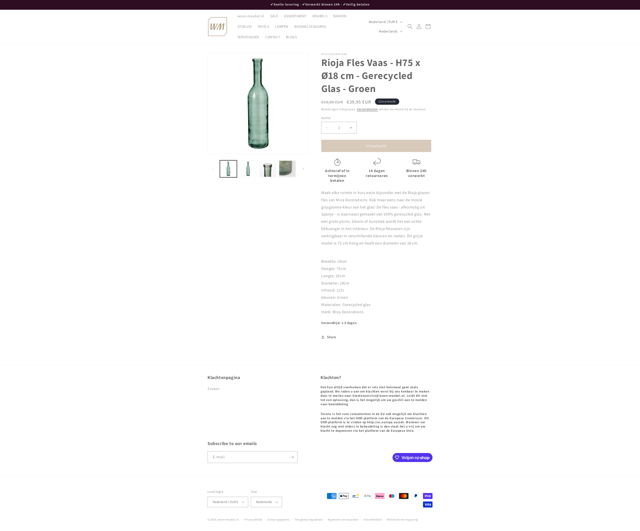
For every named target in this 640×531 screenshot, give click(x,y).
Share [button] (331, 337)
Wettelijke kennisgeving (402, 519)
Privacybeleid (253, 519)
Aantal (325, 118)
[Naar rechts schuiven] (303, 168)
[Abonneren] (291, 457)
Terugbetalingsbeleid (309, 519)
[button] (410, 26)
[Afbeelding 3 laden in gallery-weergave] (267, 169)
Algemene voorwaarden (343, 519)
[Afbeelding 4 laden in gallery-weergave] (287, 169)
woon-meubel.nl (228, 519)
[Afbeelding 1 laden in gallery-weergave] (228, 169)
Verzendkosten (367, 109)
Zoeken (214, 388)
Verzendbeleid (372, 519)
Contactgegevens (278, 519)
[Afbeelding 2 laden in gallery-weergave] (248, 169)
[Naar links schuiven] (213, 168)
